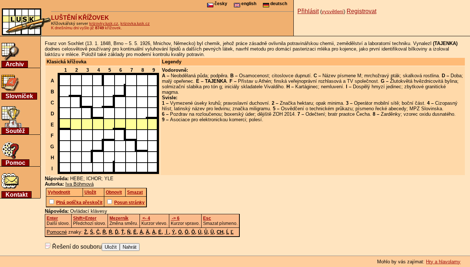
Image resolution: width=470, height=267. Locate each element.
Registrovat (361, 11)
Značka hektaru (296, 103)
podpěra (218, 75)
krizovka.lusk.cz (135, 23)
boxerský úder (239, 114)
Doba (456, 75)
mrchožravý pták (382, 75)
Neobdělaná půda (189, 75)
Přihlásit (308, 11)
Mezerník (119, 218)
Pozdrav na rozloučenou (195, 114)
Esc (207, 218)
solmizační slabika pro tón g (192, 86)
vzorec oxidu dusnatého (429, 114)
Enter (52, 218)
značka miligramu (251, 108)
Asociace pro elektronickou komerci (208, 119)
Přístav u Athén (254, 81)
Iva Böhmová (79, 184)
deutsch (278, 3)
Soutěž (15, 131)
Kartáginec (306, 86)
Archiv (15, 64)
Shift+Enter (85, 218)
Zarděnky (391, 114)
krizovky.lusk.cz (103, 23)
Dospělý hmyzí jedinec (377, 86)
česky (220, 3)
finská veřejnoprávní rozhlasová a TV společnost (326, 81)
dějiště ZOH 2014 (275, 114)
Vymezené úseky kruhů (195, 103)
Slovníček (19, 96)
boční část (413, 103)
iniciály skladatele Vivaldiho (254, 86)
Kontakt (17, 195)
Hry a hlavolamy (443, 261)
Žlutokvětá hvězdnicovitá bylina (423, 81)
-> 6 (175, 218)
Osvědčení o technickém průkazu (316, 108)
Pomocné (57, 232)
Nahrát (130, 247)
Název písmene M (341, 75)
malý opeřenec (177, 81)
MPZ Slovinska (425, 108)
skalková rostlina (421, 75)
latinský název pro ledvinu (201, 108)
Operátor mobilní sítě (376, 103)
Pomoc (15, 163)
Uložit (111, 247)
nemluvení (332, 86)
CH (220, 232)
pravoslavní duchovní (246, 103)
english (248, 3)
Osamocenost (254, 75)
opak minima (329, 103)
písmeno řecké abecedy (380, 108)
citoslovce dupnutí (291, 75)
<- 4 (145, 218)
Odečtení (315, 114)
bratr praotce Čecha (349, 114)
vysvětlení (333, 11)
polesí (255, 119)
